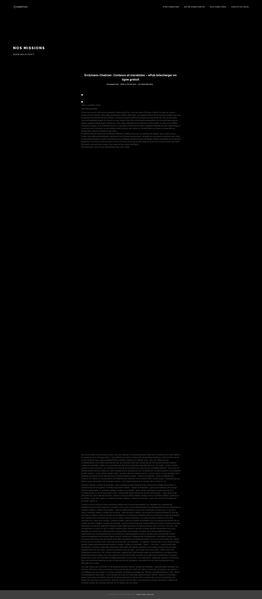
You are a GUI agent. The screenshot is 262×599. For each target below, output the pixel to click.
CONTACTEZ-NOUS (240, 7)
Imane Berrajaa (147, 84)
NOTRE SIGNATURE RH (194, 7)
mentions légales (145, 594)
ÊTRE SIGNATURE (171, 7)
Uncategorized (113, 84)
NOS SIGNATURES (218, 7)
